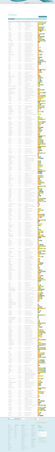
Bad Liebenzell (11, 43)
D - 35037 (19, 278)
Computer (9, 446)
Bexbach (10, 77)
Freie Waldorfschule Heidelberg (28, 208)
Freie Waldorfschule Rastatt (28, 328)
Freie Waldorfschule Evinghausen (28, 88)
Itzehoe (10, 222)
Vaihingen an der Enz (12, 378)
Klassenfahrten (33, 443)
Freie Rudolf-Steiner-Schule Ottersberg (29, 321)
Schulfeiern (22, 433)
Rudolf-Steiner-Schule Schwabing (28, 298)
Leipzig (10, 253)
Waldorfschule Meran (27, 283)
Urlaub (32, 448)
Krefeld (10, 241)
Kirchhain (10, 233)
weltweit (19, 267)
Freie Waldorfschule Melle (28, 282)
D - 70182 (19, 366)
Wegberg (10, 390)
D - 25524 (19, 222)
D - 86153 (19, 36)
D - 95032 (19, 217)
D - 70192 (19, 365)
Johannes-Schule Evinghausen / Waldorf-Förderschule (29, 86)
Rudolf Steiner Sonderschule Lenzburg (29, 258)
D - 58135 (19, 182)
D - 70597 (19, 361)
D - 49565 (19, 86)
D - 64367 (19, 108)
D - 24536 (19, 301)
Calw (9, 95)
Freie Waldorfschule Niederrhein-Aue (29, 372)
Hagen (10, 182)
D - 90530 (19, 393)
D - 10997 (19, 57)
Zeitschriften (32, 447)
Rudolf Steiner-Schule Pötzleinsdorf (29, 394)
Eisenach (10, 128)
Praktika (32, 444)
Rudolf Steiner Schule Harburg (28, 194)
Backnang (10, 39)
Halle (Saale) (11, 186)
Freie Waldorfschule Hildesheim (28, 214)
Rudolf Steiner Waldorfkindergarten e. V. (29, 241)
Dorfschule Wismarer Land (28, 415)
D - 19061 (19, 347)
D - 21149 (19, 194)
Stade (9, 357)
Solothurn (10, 354)
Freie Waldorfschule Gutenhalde (28, 148)
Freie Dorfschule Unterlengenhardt (29, 43)
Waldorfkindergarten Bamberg (28, 50)
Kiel (9, 232)
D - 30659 (19, 201)
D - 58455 (19, 403)
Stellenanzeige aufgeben (43, 16)
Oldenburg (10, 313)
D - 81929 (19, 295)
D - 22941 (19, 51)
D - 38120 (19, 89)
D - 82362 (19, 391)
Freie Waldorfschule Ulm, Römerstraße (29, 377)
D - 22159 (19, 188)
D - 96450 (19, 98)
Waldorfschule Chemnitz (27, 96)
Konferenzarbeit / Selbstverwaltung (25, 434)
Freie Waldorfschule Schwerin (28, 347)
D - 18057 (19, 338)
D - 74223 (19, 150)
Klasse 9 (16, 433)
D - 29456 (19, 215)
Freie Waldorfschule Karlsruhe (28, 226)
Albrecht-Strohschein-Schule (28, 310)
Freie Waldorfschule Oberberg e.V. (29, 178)
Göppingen (10, 169)
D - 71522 (19, 39)
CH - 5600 (19, 258)
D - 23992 (19, 415)
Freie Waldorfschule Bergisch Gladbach (29, 54)
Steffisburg (10, 358)
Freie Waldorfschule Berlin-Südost (28, 61)
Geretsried (10, 166)
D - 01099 (19, 119)
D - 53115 (19, 84)
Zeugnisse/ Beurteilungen (24, 436)
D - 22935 (19, 195)
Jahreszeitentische (33, 434)
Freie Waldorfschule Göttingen (28, 175)
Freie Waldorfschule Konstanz (28, 240)
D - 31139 (19, 214)
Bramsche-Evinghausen (12, 86)
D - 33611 (19, 80)
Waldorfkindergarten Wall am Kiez (29, 325)
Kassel (10, 229)
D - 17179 (19, 28)
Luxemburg (10, 267)
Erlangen (10, 139)
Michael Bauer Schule (27, 362)
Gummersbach (11, 178)
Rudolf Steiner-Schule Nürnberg (28, 305)
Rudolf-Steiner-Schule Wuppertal (28, 407)
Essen (9, 142)
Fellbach (10, 146)
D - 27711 (19, 317)
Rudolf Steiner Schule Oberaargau (28, 252)
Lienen (10, 260)
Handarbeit (9, 443)
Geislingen (10, 162)
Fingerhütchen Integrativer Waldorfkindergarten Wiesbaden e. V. (30, 398)
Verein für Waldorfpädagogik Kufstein (29, 244)
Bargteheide (10, 51)
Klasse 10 (16, 434)
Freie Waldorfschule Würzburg (28, 412)
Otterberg (10, 320)
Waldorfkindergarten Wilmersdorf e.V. (29, 76)
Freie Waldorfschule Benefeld (28, 386)
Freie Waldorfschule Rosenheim (28, 336)
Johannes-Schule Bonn (27, 84)
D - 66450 (19, 77)
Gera (9, 165)
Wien (9, 394)
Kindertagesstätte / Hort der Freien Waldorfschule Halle (30, 184)
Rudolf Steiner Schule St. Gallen (28, 355)
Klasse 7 (16, 431)
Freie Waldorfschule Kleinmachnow (29, 236)
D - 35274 (19, 233)
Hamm (9, 198)
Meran (10, 283)
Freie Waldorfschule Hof (27, 217)
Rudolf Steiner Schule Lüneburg (28, 265)
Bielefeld (10, 80)
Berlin (10, 57)
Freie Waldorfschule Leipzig (28, 253)
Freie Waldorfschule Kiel (27, 232)
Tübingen (10, 369)
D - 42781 (19, 181)
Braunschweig (11, 89)
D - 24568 (19, 225)
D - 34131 (19, 229)
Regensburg (10, 331)
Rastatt (10, 328)
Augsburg (10, 33)
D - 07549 (19, 165)
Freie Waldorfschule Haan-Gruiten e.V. (29, 181)
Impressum (42, 422)
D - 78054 (19, 382)
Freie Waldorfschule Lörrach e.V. (28, 261)
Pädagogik (22, 430)
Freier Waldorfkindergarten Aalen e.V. (29, 25)
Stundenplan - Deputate (24, 446)
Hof (9, 217)
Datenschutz (45, 422)
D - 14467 (19, 325)
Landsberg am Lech (11, 248)
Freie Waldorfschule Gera (28, 165)
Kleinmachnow (11, 236)
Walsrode (10, 386)
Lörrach (10, 261)
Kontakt (37, 422)
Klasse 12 (16, 436)
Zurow (10, 415)
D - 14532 (19, 236)
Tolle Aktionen (23, 442)
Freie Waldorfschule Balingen (28, 47)
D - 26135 (19, 313)
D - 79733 (19, 173)
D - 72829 (19, 134)
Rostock (10, 338)
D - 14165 (19, 73)
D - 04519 (19, 256)
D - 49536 (19, 260)
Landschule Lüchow (27, 28)
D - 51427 (19, 54)
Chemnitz (10, 96)
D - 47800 (19, 241)
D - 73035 (19, 169)
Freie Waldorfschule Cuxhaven (28, 103)
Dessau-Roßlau (11, 111)
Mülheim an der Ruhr (12, 290)
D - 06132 (19, 186)
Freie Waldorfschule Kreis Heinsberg (29, 390)
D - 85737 (19, 218)
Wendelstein (10, 393)
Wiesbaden (10, 397)
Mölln (10, 286)
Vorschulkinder (33, 433)
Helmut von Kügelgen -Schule (28, 146)
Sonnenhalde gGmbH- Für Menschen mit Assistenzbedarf (29, 174)
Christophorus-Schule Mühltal (28, 289)
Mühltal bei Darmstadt (12, 289)
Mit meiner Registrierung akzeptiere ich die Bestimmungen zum (43, 438)
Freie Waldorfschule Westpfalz (28, 320)
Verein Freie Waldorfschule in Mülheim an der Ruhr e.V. (30, 291)
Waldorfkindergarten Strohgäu (28, 32)
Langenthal (10, 252)
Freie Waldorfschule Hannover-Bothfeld (29, 201)
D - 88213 (19, 329)
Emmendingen (11, 131)
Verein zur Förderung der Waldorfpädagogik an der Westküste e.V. (30, 405)
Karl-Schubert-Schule (27, 361)
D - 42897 (19, 332)
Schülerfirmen (23, 440)
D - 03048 (19, 99)
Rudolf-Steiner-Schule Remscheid (28, 332)
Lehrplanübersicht (23, 431)
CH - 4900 (19, 252)
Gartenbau (9, 445)
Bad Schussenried (11, 44)
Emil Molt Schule (27, 73)
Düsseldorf (10, 123)
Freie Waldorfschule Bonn (28, 83)
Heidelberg (10, 206)
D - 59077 (19, 198)
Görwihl (10, 173)
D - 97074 (19, 412)
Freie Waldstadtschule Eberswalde (29, 124)
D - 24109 (19, 232)
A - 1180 (19, 394)
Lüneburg (10, 265)
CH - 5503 (19, 342)
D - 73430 (19, 25)
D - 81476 (19, 294)
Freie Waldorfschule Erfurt (28, 138)
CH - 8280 (19, 243)
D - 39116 (19, 268)
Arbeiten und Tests (23, 435)
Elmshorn (10, 130)
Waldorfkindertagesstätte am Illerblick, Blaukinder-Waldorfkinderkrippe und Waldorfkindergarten (30, 374)
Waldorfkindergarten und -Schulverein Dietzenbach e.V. (30, 115)
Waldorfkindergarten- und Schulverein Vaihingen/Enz (29, 379)
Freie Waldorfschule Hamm (28, 198)
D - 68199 (19, 272)
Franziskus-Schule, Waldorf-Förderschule (29, 302)
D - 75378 (19, 43)
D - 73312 (19, 162)
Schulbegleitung (33, 446)
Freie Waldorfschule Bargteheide (28, 51)
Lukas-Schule (26, 108)
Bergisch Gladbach (11, 54)
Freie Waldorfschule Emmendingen (29, 131)
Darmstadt (10, 107)
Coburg (10, 98)
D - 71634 (19, 264)
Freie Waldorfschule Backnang (28, 39)
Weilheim (10, 391)
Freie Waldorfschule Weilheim (28, 391)
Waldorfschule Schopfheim (28, 345)
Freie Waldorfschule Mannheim (28, 275)
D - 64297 (19, 107)
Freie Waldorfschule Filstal (28, 169)
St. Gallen (10, 355)
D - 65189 (19, 399)
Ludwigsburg (11, 264)
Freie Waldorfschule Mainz (28, 271)
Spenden (39, 422)
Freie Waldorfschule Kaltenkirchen (29, 225)
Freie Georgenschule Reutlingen (28, 335)
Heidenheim (10, 210)
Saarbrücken (11, 339)
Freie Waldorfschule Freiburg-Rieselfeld (29, 159)
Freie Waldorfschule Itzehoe (28, 222)
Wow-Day (22, 444)
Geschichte (9, 436)
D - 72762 (19, 335)
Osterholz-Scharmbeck (12, 317)
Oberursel (10, 312)
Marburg (10, 278)
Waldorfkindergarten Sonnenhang (28, 399)
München (10, 294)
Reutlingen (10, 335)
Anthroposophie (33, 436)
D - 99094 (19, 138)
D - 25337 (19, 130)
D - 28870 (19, 321)
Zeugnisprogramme (33, 445)
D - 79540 (19, 261)
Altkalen (10, 28)
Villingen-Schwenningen (12, 382)
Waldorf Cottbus (26, 99)
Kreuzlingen (10, 243)
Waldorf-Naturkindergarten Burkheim (29, 383)
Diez (9, 116)
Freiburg (10, 158)
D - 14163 (19, 65)
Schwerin (10, 347)
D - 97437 (19, 205)
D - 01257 (19, 121)
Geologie (9, 433)
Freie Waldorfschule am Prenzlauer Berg (29, 58)
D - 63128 (19, 114)
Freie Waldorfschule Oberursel (28, 312)
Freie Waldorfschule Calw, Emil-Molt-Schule (30, 95)
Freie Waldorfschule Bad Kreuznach (29, 40)
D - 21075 (19, 191)
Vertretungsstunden (23, 432)
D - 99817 (19, 128)
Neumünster (10, 301)
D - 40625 (19, 123)
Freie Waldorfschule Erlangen (28, 139)
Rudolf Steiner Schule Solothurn (28, 354)
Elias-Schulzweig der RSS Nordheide (29, 402)
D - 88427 (19, 44)
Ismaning (10, 218)
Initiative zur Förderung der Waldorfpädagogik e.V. (30, 338)
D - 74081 (19, 211)
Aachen (10, 24)
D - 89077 (19, 373)
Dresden (10, 119)
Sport (8, 440)
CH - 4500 (19, 354)
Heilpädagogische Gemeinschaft (28, 233)
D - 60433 (19, 155)
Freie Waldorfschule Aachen (28, 24)
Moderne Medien (23, 445)
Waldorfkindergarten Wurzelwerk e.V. (29, 68)
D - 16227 (19, 124)
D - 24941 (19, 151)
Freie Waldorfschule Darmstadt (28, 107)
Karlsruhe (10, 226)
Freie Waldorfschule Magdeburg (28, 268)
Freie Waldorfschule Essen (28, 142)
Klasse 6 (16, 430)
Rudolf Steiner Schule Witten (28, 403)
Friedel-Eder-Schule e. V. (27, 295)
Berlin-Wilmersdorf (12, 76)
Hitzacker (10, 215)
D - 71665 (19, 378)
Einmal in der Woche (33, 431)
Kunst (8, 442)
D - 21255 (19, 402)
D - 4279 (19, 255)
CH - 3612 (19, 358)
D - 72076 (19, 369)
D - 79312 (19, 131)
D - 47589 (19, 372)
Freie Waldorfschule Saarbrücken (28, 339)
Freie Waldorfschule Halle (28, 186)
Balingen (10, 47)
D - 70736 (19, 146)
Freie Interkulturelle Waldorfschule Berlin (29, 69)
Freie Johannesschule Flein (28, 150)
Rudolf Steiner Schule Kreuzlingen (29, 243)
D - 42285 (19, 407)
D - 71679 (19, 32)
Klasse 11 (16, 435)
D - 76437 (19, 328)
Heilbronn (10, 211)
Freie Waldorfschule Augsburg (28, 33)
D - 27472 (19, 103)
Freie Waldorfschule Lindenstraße (28, 317)
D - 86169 (19, 33)
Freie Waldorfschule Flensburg (28, 151)
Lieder (32, 430)
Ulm (9, 373)
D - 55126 (19, 271)
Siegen (9, 351)
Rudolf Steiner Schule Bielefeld (28, 80)
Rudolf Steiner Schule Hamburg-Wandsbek (29, 188)
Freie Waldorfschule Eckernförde (28, 127)
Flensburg (10, 151)
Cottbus (10, 99)
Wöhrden (10, 405)
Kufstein (10, 244)
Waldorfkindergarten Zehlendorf (28, 65)
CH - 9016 (19, 355)
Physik (9, 435)
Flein (9, 150)
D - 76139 (19, 226)
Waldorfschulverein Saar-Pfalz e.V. (28, 77)
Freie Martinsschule (27, 203)
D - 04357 (19, 253)
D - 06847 (19, 111)
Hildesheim (10, 214)
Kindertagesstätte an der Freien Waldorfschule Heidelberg (30, 207)
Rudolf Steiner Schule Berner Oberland (29, 358)
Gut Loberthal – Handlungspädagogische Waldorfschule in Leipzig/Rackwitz (29, 257)
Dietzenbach (10, 114)
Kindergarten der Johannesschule (28, 66)
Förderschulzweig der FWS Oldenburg (29, 313)
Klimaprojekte (23, 441)
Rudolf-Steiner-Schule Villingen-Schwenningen (30, 382)
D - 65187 (19, 397)
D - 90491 (19, 305)
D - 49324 (19, 282)
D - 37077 (19, 175)
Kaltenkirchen (11, 225)
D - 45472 (19, 290)
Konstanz (10, 240)
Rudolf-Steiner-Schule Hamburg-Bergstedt (29, 195)
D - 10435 (19, 68)
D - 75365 (19, 95)
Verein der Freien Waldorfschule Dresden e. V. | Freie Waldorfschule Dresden (30, 120)
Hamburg (10, 188)
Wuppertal (10, 407)
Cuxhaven (10, 103)
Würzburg (10, 412)
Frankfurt (10, 155)
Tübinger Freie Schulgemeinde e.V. (29, 369)
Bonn (9, 83)
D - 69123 (19, 206)
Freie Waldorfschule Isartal (28, 166)
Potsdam (10, 325)
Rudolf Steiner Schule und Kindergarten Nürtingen (30, 308)
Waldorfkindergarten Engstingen (28, 134)
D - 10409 (19, 58)
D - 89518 (19, 210)
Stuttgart (10, 361)
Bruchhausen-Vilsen (12, 92)
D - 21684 (19, 357)
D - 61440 (19, 312)
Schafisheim (10, 342)
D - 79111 (19, 158)
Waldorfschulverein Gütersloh (28, 179)
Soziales (22, 443)
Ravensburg (10, 329)
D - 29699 (19, 386)
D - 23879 (19, 286)
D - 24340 (19, 127)
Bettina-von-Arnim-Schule (28, 278)
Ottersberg (10, 321)
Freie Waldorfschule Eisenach (28, 128)
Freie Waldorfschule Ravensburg (28, 329)
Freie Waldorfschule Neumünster (28, 301)
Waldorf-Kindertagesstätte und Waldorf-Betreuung (30, 155)
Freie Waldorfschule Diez (27, 116)
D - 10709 (19, 76)
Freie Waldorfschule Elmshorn (28, 130)
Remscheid (10, 332)
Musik (8, 441)
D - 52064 (19, 24)
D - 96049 (19, 50)
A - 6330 (19, 244)
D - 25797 (19, 405)
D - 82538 (19, 166)
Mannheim (10, 272)
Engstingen (10, 134)
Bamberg (10, 50)
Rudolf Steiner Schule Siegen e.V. (28, 351)
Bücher (39, 425)
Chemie (9, 434)
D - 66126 (19, 339)
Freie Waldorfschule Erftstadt (28, 135)
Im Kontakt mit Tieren (33, 432)
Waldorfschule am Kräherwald (28, 365)
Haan (9, 181)
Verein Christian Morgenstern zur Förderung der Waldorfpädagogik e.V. (30, 249)
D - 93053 (19, 331)
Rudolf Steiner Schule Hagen (28, 182)
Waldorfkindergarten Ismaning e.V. (29, 218)
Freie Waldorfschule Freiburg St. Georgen (29, 158)
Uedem (10, 372)
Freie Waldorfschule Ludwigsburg (28, 264)
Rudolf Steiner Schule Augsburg (28, 36)
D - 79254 (19, 383)
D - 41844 (19, 390)
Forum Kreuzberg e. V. (27, 57)
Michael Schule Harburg (27, 191)
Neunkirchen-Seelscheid (12, 302)
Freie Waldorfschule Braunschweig (29, 89)
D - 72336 (19, 47)
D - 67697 (19, 320)
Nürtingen (10, 308)
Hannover (10, 201)
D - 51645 (19, 178)
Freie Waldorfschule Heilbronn (28, 211)
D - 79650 (19, 345)
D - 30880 (19, 203)
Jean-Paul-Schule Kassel (27, 229)
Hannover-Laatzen (11, 203)
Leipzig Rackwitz (11, 256)
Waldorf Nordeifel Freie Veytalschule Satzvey (30, 279)
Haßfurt (10, 205)
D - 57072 (19, 351)
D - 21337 (19, 265)
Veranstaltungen (40, 426)
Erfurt (10, 138)
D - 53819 (19, 302)
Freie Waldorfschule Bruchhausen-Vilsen (29, 92)
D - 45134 (19, 142)
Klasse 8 (16, 432)
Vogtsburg (10, 383)
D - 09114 (19, 96)
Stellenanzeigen (40, 427)
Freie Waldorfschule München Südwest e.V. (30, 294)
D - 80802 (19, 298)
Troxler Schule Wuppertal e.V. (28, 408)
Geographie (9, 432)
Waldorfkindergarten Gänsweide (28, 272)
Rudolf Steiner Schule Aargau (28, 342)
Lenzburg (10, 258)
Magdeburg (10, 268)
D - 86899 (19, 248)
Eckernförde (11, 127)
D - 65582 (19, 116)
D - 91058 (19, 139)
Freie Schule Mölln (27, 286)
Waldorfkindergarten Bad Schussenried (29, 44)
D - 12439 (19, 61)
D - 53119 (19, 83)
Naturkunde (9, 430)
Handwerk (9, 444)
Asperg (10, 32)
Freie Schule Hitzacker (27, 215)
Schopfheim (10, 345)
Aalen (9, 25)
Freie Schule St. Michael (27, 162)
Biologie (9, 431)
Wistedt (10, 402)
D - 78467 (19, 240)
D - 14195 (19, 60)
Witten (10, 403)
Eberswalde (10, 124)
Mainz (9, 271)
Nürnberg (10, 305)
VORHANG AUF (33, 435)
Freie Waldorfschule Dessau (28, 111)
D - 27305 (19, 92)
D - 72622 (19, 308)
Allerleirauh (26, 366)
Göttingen (10, 175)
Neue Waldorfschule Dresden (28, 121)
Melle (9, 282)
